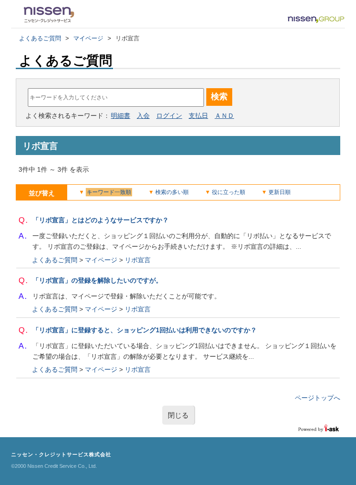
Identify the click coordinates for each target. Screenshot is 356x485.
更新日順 (279, 192)
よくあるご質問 (40, 38)
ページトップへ (317, 397)
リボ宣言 (138, 260)
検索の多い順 (172, 192)
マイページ (88, 38)
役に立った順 (228, 192)
